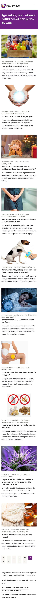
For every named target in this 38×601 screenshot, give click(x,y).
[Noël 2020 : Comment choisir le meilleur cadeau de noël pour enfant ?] (19, 146)
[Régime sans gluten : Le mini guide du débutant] (19, 405)
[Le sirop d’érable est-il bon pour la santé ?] (19, 514)
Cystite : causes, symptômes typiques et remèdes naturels (18, 220)
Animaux (17, 267)
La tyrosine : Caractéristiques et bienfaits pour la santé (15, 589)
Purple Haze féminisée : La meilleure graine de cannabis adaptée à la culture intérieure (17, 481)
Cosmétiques (19, 368)
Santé (13, 63)
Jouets (10, 164)
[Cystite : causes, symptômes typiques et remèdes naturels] (19, 199)
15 (8, 562)
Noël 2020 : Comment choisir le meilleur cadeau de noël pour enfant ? (18, 167)
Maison (10, 477)
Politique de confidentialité (13, 575)
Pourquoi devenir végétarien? (14, 66)
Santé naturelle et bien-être (15, 114)
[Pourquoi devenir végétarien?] (19, 46)
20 (19, 562)
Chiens (32, 267)
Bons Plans (25, 267)
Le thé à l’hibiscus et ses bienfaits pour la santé (18, 581)
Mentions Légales (28, 573)
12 (25, 558)
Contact (16, 573)
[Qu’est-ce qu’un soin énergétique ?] (19, 96)
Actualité (18, 162)
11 (19, 558)
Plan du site (30, 575)
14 (3, 562)
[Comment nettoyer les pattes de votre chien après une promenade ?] (19, 252)
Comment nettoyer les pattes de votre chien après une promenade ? (18, 271)
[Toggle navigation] (34, 5)
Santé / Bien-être (22, 63)
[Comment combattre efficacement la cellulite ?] (19, 352)
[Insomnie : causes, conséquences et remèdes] (19, 300)
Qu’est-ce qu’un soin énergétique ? (17, 116)
